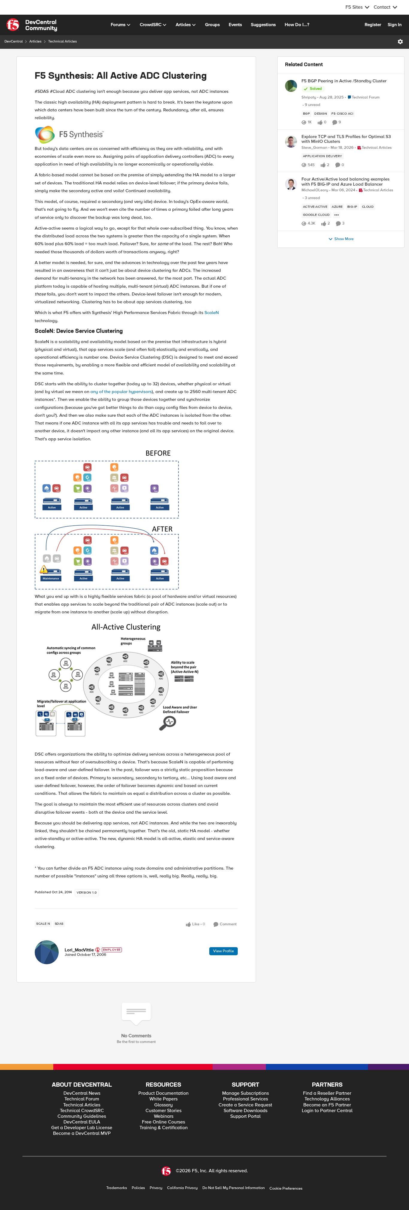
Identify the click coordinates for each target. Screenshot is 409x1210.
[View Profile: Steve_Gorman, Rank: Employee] (291, 142)
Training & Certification (164, 1128)
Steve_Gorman (314, 147)
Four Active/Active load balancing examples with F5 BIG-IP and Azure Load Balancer (346, 181)
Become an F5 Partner (327, 1105)
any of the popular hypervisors (121, 391)
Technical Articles (62, 41)
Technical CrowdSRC (82, 1111)
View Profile (223, 951)
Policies (138, 1188)
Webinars (163, 1116)
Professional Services (245, 1099)
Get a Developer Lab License (81, 1128)
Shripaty (309, 97)
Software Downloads (245, 1111)
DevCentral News (81, 1093)
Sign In (395, 24)
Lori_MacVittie (79, 950)
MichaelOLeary (315, 190)
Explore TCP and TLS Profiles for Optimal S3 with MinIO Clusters (346, 139)
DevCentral (13, 41)
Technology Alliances (327, 1099)
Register (373, 24)
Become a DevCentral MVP (82, 1133)
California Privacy (182, 1188)
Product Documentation (163, 1093)
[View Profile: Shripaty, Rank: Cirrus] (291, 86)
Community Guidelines (81, 1116)
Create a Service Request (245, 1105)
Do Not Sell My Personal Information (233, 1188)
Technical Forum (81, 1099)
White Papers (163, 1099)
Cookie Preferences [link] (285, 1188)
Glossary (163, 1105)
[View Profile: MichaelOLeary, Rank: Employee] (291, 184)
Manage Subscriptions (245, 1093)
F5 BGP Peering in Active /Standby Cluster (344, 81)
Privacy (156, 1188)
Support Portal (245, 1116)
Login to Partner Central (327, 1111)
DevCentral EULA (81, 1122)
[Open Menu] (400, 41)
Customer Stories (163, 1111)
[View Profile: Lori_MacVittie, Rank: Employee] (47, 952)
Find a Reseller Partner (327, 1093)
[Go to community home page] (31, 25)
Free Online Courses (163, 1122)
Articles (35, 41)
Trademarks (116, 1188)
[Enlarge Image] (136, 135)
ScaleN (212, 312)
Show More (344, 239)
